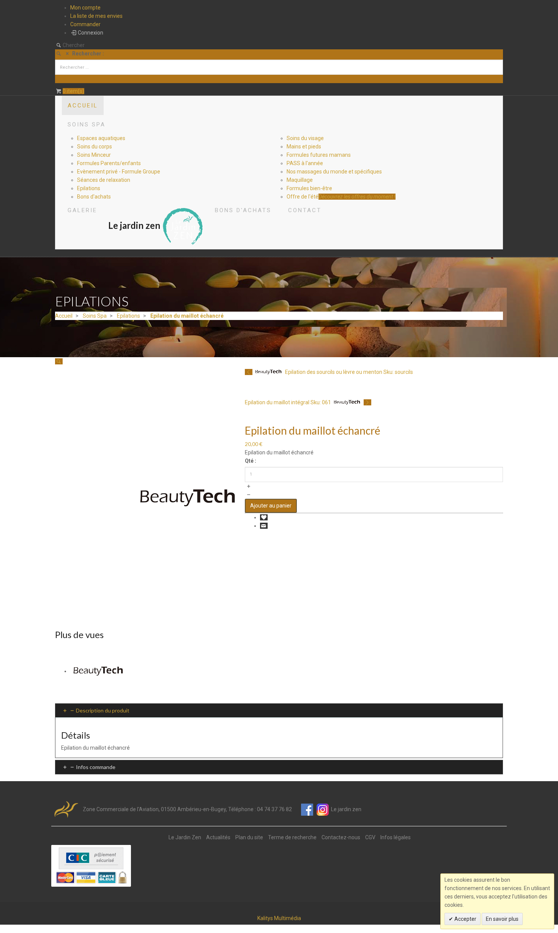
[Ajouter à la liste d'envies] (264, 517)
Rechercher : (88, 53)
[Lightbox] (59, 361)
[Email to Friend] (264, 526)
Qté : (250, 461)
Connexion (90, 33)
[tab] (279, 710)
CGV (370, 837)
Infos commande (95, 767)
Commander (85, 24)
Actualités (218, 837)
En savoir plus (502, 919)
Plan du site (249, 837)
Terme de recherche (292, 837)
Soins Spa (95, 316)
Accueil (64, 316)
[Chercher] (60, 79)
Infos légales (395, 837)
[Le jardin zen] (183, 225)
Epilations (128, 316)
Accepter (464, 919)
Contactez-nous (341, 837)
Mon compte (85, 8)
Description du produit (102, 710)
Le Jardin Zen (185, 837)
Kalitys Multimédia (279, 918)
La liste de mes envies (96, 16)
